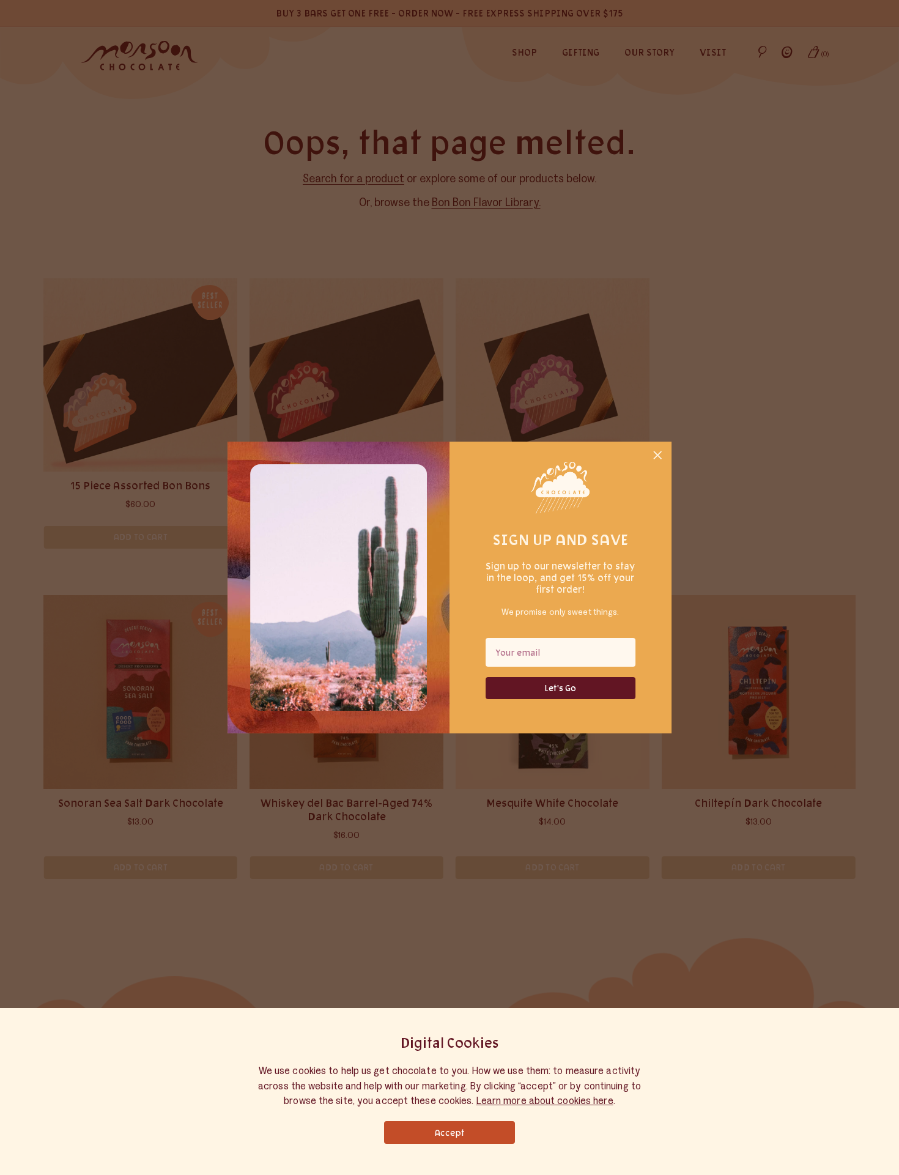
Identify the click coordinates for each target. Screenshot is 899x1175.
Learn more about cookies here (544, 1100)
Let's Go (560, 688)
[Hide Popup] (657, 457)
